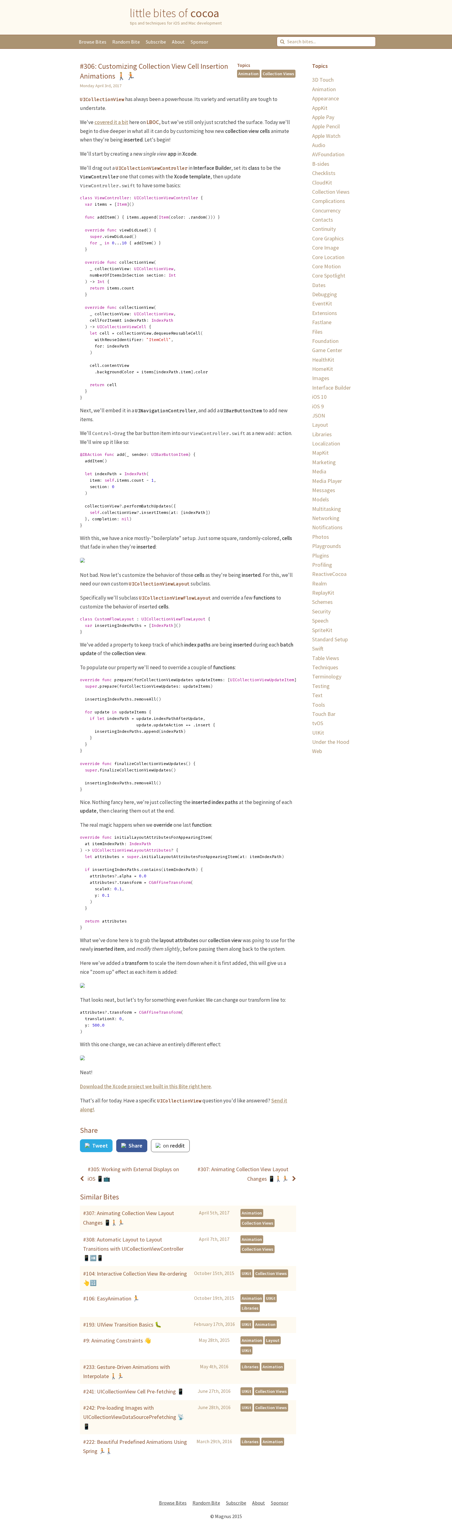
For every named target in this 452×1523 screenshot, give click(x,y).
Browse (92, 42)
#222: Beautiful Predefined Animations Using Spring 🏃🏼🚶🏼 (135, 1446)
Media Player (327, 480)
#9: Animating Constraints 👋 (117, 1340)
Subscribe (156, 42)
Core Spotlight (328, 275)
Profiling (322, 564)
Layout (273, 1340)
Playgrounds (326, 546)
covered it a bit (111, 122)
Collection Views (278, 73)
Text (317, 695)
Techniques (325, 667)
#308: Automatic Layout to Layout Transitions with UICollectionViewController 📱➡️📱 (133, 1249)
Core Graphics (328, 238)
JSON (318, 415)
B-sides (320, 163)
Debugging (324, 294)
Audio (318, 145)
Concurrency (326, 210)
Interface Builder (331, 387)
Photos (320, 536)
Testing (321, 686)
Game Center (327, 350)
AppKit (319, 107)
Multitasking (326, 508)
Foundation (325, 340)
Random (126, 42)
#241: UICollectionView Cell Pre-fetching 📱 (133, 1391)
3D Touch (323, 79)
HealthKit (323, 359)
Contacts (322, 219)
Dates (319, 285)
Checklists (323, 173)
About (178, 42)
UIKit (246, 1273)
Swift (317, 648)
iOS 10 (319, 396)
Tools (318, 704)
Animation (248, 73)
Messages (323, 490)
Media (319, 471)
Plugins (320, 555)
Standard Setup (330, 639)
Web (317, 751)
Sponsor (199, 42)
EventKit (322, 303)
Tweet (99, 1145)
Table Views (325, 658)
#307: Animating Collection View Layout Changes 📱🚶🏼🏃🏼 (128, 1218)
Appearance (325, 98)
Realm (319, 583)
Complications (328, 200)
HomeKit (322, 368)
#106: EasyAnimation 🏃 (111, 1298)
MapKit (320, 452)
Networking (325, 518)
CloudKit (322, 182)
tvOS (317, 723)
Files (317, 331)
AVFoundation (328, 154)
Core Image (325, 247)
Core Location (328, 257)
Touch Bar (323, 713)
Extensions (324, 313)
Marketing (324, 462)
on (173, 1145)
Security (321, 611)
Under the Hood (330, 741)
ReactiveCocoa (329, 573)
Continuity (324, 228)
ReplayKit (323, 592)
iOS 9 (318, 406)
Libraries (250, 1308)
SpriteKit (322, 630)
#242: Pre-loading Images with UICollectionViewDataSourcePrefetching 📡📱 (133, 1417)
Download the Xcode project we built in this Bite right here (145, 1086)
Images (320, 378)
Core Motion (326, 266)
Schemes (322, 601)
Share (134, 1145)
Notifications (327, 527)
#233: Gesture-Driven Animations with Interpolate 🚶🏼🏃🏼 (126, 1371)
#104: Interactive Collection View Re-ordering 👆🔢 (135, 1278)
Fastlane (321, 322)
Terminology (326, 676)
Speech (320, 620)
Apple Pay (323, 117)
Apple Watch (326, 135)
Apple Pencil (326, 126)
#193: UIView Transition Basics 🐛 (122, 1324)
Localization (326, 443)
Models (320, 499)
